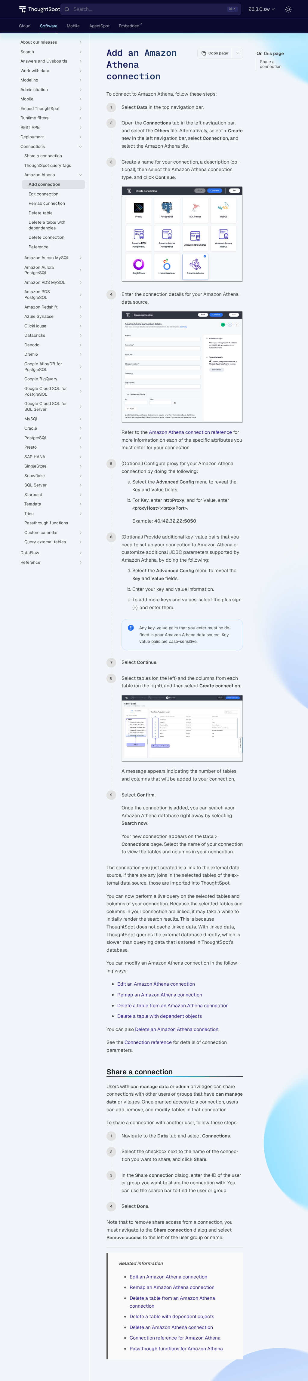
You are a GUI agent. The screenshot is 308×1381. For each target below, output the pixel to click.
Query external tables (45, 542)
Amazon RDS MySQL (44, 282)
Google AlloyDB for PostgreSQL (43, 366)
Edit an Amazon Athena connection (156, 984)
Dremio (31, 354)
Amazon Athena (39, 174)
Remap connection (47, 203)
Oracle (30, 428)
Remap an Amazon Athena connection (159, 995)
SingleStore (35, 466)
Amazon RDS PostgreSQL (37, 294)
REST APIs (30, 127)
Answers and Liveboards (43, 61)
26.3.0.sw (259, 9)
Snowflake (34, 475)
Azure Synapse (39, 316)
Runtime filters (34, 118)
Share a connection (271, 64)
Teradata (32, 504)
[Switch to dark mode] (288, 9)
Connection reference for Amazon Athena (175, 1338)
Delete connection (46, 237)
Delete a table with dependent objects (159, 1016)
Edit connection (43, 194)
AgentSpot (99, 26)
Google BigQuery (40, 379)
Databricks (34, 335)
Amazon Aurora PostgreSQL (39, 270)
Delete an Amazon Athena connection (176, 1029)
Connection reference (148, 1042)
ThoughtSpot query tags (47, 165)
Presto (30, 447)
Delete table (41, 213)
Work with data (34, 70)
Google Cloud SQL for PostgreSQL (45, 391)
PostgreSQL (35, 437)
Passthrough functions (46, 523)
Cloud (24, 26)
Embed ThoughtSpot (40, 108)
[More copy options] (237, 53)
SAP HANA (34, 456)
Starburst (33, 494)
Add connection (44, 184)
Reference (38, 247)
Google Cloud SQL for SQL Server (45, 406)
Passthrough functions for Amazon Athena (176, 1349)
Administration (34, 89)
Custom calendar (41, 532)
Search (27, 51)
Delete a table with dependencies (47, 225)
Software (48, 26)
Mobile (73, 26)
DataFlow (29, 552)
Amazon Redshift (40, 307)
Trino (29, 513)
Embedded (129, 26)
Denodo (31, 345)
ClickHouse (35, 326)
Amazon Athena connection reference (190, 432)
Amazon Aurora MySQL (46, 257)
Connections (32, 146)
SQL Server (35, 485)
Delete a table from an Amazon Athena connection (173, 1005)
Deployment (32, 137)
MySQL (31, 419)
